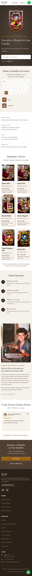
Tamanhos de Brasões (6, 510)
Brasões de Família (5, 499)
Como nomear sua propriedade (8, 524)
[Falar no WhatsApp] (29, 2)
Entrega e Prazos (5, 538)
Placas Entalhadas (5, 503)
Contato (3, 527)
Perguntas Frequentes (6, 531)
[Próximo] (30, 421)
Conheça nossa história (8, 394)
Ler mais (6, 427)
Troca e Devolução (5, 535)
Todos (4, 81)
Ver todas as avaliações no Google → (16, 435)
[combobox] (16, 57)
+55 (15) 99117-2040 (8, 559)
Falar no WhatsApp (16, 463)
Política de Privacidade (6, 542)
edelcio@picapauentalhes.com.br (12, 562)
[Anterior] (1, 421)
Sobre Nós (3, 520)
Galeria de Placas (5, 507)
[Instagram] (3, 490)
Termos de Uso (5, 546)
